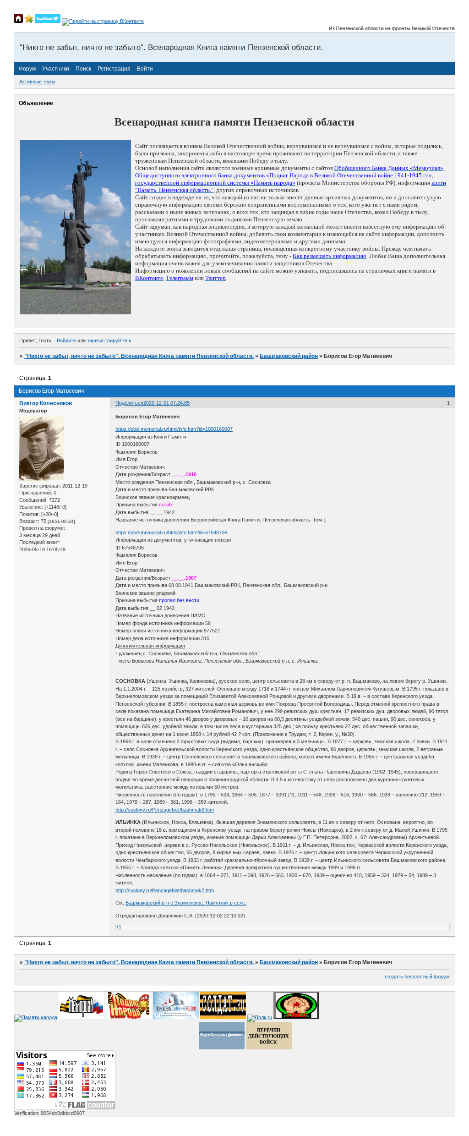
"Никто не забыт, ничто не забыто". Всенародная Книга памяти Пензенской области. (139, 356)
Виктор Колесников (45, 403)
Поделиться (129, 403)
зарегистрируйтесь (109, 340)
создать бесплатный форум (417, 976)
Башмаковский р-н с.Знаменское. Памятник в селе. (185, 903)
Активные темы (37, 81)
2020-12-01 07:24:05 (166, 403)
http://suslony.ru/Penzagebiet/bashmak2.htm (164, 809)
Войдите (66, 340)
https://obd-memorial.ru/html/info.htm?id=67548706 (171, 532)
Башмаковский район (289, 356)
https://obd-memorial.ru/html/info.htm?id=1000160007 (174, 429)
